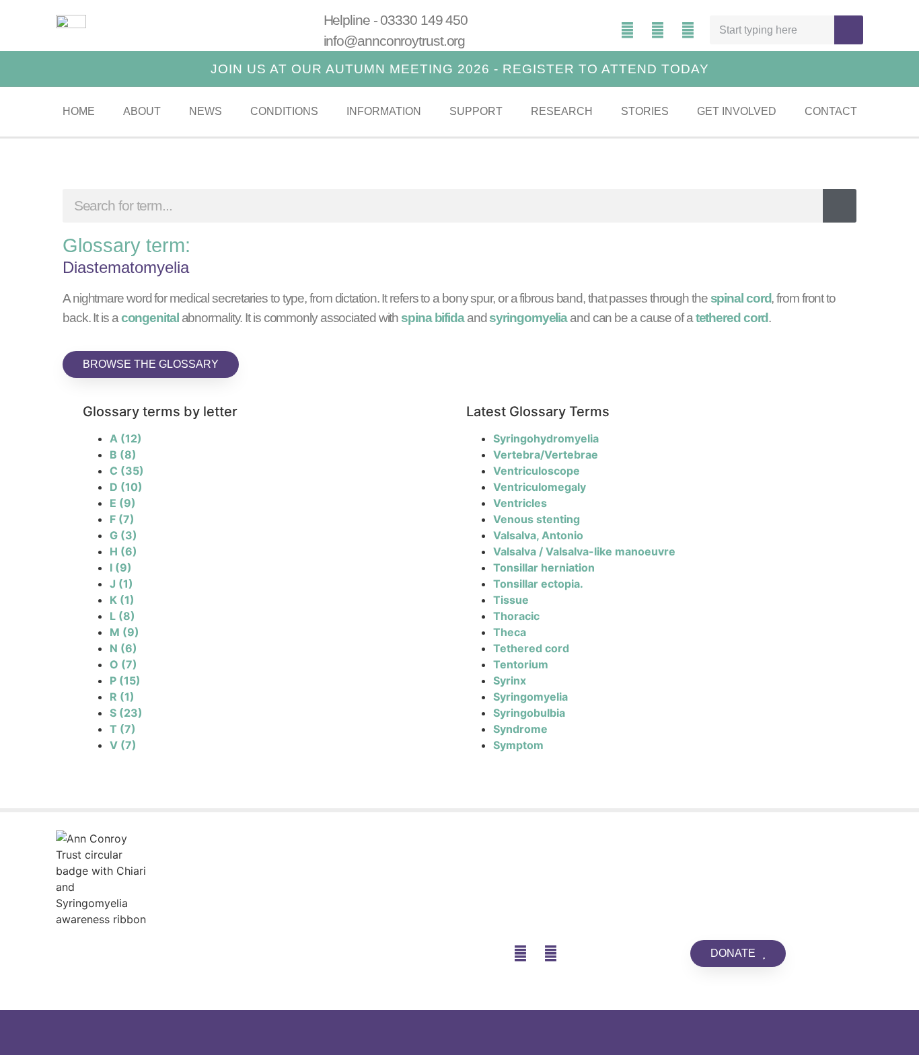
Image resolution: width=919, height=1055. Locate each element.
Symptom (518, 745)
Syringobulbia (529, 712)
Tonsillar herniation (544, 567)
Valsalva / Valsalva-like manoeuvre (584, 551)
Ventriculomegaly (539, 487)
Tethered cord (531, 648)
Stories (645, 111)
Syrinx (509, 680)
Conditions (284, 111)
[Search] (848, 29)
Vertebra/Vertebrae (545, 454)
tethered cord (732, 318)
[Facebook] (658, 30)
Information (383, 111)
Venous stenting (536, 519)
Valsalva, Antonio (538, 535)
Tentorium (520, 664)
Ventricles (520, 503)
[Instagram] (688, 30)
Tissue (511, 600)
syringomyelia (528, 318)
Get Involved (736, 111)
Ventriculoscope (536, 470)
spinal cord (741, 298)
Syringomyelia (530, 696)
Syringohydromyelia (546, 438)
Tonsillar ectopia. (538, 583)
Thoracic (516, 616)
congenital (150, 318)
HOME (79, 111)
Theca (509, 632)
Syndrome (520, 729)
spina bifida (432, 318)
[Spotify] (627, 30)
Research (562, 111)
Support (476, 111)
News (205, 111)
